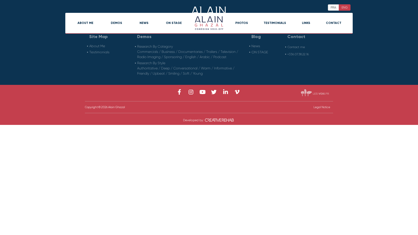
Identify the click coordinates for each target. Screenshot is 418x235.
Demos (116, 23)
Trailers (211, 52)
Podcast (219, 57)
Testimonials (275, 23)
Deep (165, 68)
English (190, 57)
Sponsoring (173, 57)
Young (198, 73)
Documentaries (190, 52)
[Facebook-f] (179, 92)
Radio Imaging (148, 57)
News (144, 23)
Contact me (296, 47)
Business (168, 52)
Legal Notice (322, 107)
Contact (333, 23)
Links (306, 23)
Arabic (205, 57)
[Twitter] (214, 92)
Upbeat (159, 73)
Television (228, 52)
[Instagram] (191, 92)
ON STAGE (174, 23)
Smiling (173, 73)
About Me (85, 23)
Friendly (143, 73)
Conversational (185, 68)
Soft (186, 73)
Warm (206, 68)
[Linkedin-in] (225, 92)
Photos (241, 23)
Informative (223, 68)
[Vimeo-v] (237, 92)
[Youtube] (202, 92)
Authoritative (147, 68)
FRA (333, 7)
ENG (345, 7)
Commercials (147, 52)
